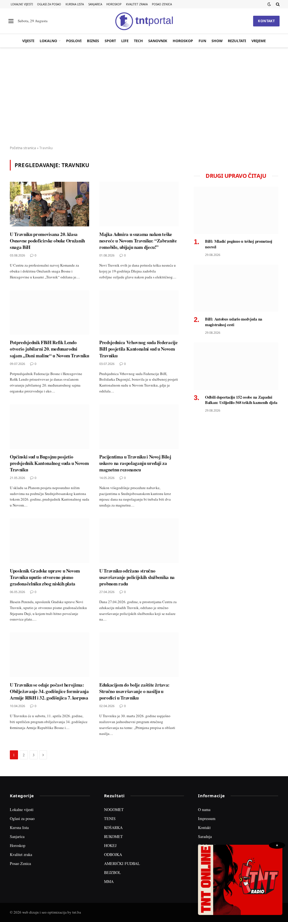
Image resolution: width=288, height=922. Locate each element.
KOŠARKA (113, 827)
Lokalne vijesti (22, 4)
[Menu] (11, 21)
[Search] (277, 4)
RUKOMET (113, 836)
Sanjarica (95, 4)
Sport (110, 40)
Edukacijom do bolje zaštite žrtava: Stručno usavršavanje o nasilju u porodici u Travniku (134, 691)
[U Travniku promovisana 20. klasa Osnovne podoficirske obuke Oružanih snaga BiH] (49, 204)
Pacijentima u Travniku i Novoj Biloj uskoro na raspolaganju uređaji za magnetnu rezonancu (135, 463)
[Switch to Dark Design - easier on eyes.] (269, 4)
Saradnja (205, 836)
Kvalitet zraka (137, 4)
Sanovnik (157, 40)
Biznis (93, 40)
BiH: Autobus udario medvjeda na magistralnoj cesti (233, 321)
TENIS (110, 818)
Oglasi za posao (49, 4)
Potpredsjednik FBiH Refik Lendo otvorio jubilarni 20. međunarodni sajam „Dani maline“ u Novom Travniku (49, 348)
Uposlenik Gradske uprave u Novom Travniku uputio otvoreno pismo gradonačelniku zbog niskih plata (45, 577)
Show (217, 40)
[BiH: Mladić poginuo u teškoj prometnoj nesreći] (236, 210)
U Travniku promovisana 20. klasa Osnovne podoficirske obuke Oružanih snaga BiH (47, 240)
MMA (109, 881)
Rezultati (237, 40)
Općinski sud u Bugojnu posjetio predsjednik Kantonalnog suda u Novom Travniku (49, 463)
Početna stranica (23, 148)
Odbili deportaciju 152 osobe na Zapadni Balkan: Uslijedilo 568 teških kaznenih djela (241, 399)
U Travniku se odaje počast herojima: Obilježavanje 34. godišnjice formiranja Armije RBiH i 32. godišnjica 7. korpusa (49, 691)
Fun (202, 40)
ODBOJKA (113, 854)
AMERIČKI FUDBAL (122, 863)
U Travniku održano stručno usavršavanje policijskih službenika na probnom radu (137, 577)
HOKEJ (110, 845)
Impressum (206, 818)
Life (125, 40)
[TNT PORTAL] (144, 21)
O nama (204, 809)
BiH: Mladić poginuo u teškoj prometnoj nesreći (238, 244)
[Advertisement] (144, 97)
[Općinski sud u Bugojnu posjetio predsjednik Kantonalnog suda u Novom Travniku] (49, 426)
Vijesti (28, 40)
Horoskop (114, 4)
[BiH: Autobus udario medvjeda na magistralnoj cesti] (236, 288)
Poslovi (74, 40)
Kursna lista (75, 4)
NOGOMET (114, 809)
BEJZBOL (112, 872)
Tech (138, 40)
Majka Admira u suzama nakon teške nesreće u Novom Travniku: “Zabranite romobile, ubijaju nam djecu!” (138, 240)
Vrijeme (258, 40)
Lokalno (48, 40)
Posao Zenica (162, 4)
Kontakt (266, 21)
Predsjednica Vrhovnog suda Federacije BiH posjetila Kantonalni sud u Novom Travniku (138, 348)
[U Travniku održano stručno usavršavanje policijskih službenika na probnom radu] (139, 540)
